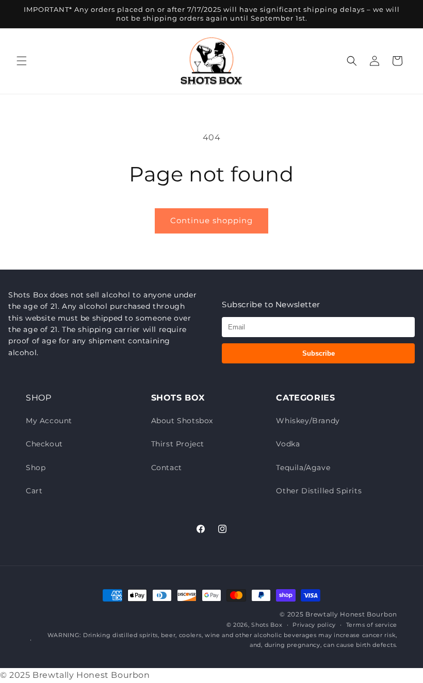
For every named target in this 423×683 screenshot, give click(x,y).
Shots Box (266, 624)
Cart (34, 490)
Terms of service (371, 624)
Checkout (44, 443)
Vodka (288, 443)
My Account (49, 420)
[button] (21, 60)
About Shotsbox (182, 420)
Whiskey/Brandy (307, 420)
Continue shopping (211, 220)
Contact (166, 467)
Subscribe (318, 353)
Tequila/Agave (303, 467)
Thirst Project (177, 443)
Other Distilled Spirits (319, 490)
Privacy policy (314, 624)
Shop (35, 467)
